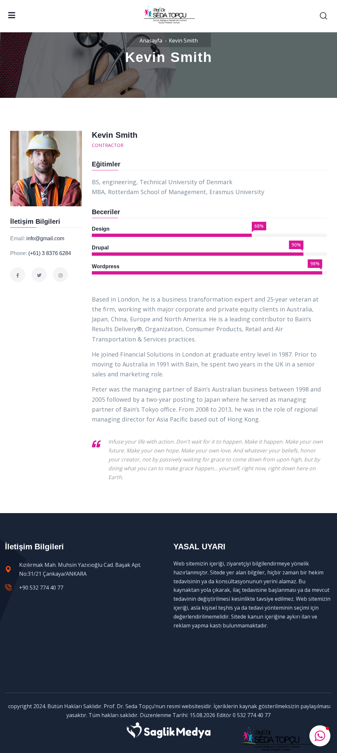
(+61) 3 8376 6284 (49, 253)
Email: (17, 238)
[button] (319, 735)
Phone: (18, 253)
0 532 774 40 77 (252, 715)
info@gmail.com (45, 238)
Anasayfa (151, 40)
